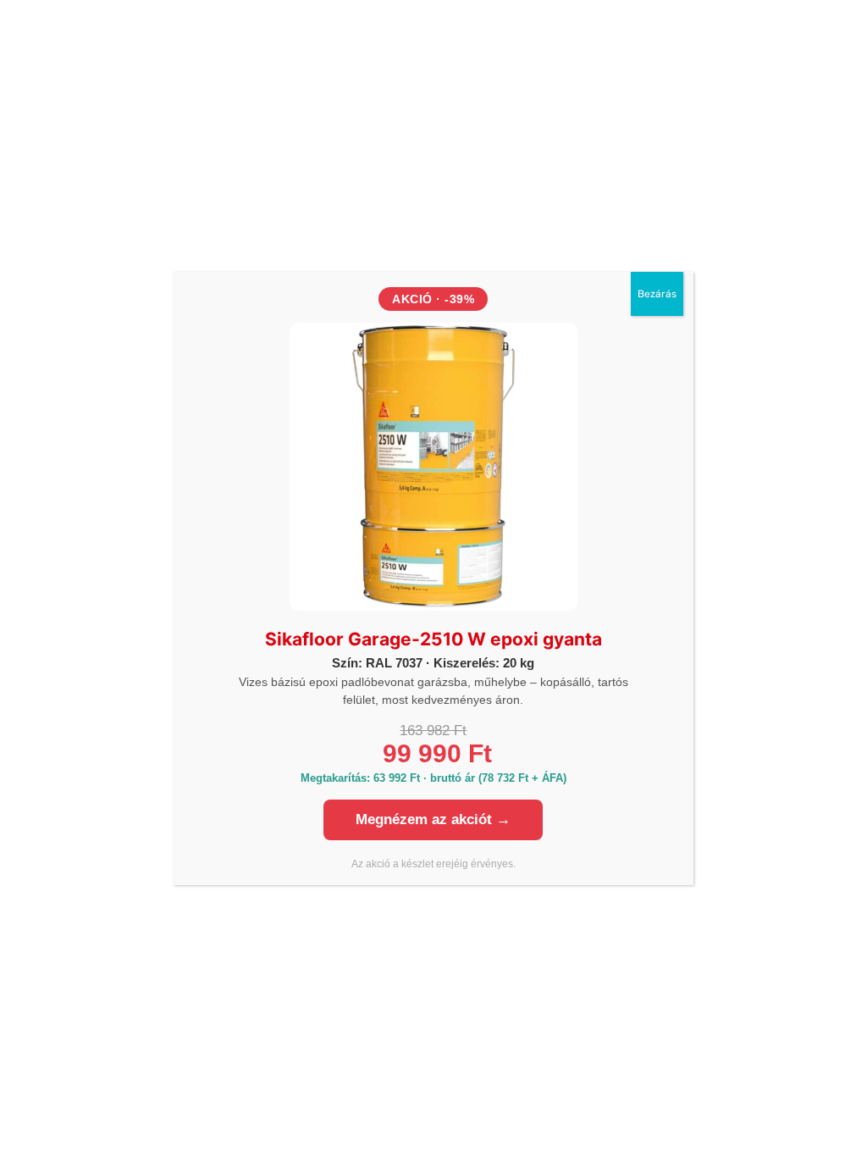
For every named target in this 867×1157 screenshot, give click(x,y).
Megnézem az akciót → (433, 819)
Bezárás (657, 294)
